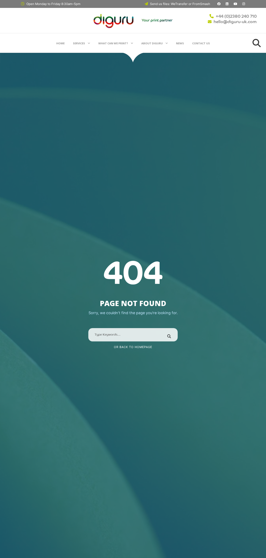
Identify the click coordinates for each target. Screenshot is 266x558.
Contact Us (201, 43)
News (180, 43)
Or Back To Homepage (133, 347)
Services (79, 43)
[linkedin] (227, 4)
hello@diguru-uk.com (235, 22)
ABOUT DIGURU (152, 43)
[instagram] (243, 4)
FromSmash (201, 4)
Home (60, 43)
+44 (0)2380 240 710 (236, 17)
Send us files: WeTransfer (169, 4)
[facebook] (218, 4)
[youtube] (235, 4)
